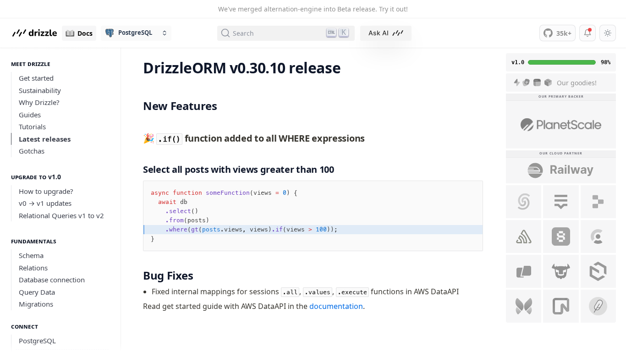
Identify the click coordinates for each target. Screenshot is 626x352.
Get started (36, 77)
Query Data (37, 292)
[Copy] (469, 195)
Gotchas (31, 150)
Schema (31, 255)
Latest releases (45, 138)
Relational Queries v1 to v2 (61, 215)
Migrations (36, 303)
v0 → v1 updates (45, 203)
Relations (33, 267)
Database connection (52, 279)
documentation (336, 306)
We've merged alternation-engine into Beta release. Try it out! (313, 9)
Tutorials (32, 126)
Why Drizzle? (39, 102)
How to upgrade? (46, 191)
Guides (30, 114)
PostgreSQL (37, 340)
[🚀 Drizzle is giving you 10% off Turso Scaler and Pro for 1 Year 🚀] (561, 271)
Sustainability (40, 90)
